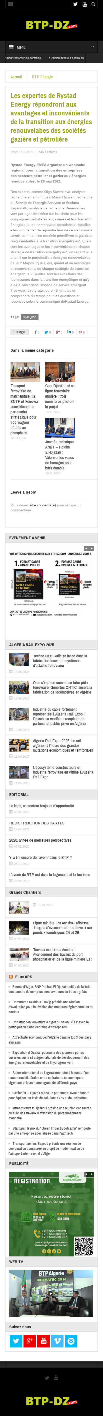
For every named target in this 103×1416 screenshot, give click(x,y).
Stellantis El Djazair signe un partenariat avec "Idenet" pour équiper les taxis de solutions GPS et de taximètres (48, 1095)
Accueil (16, 77)
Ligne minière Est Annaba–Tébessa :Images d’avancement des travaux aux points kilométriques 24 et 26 (62, 927)
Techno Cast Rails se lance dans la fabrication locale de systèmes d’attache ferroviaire (60, 660)
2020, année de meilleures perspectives (40, 840)
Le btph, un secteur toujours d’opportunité (41, 805)
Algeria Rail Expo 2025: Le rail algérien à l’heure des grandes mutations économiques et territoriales (63, 745)
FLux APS (23, 976)
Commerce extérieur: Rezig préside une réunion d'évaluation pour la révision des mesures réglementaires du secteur (50, 1006)
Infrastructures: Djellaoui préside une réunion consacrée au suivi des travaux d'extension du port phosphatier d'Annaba (49, 1113)
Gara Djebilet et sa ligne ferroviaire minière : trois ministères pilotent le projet (59, 396)
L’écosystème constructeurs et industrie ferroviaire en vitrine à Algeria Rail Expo (63, 772)
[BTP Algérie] (51, 25)
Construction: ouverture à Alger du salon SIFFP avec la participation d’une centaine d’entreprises (48, 1024)
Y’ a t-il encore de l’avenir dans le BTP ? (40, 857)
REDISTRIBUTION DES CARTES (36, 822)
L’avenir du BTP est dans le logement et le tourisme (49, 874)
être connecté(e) (43, 505)
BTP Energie (42, 77)
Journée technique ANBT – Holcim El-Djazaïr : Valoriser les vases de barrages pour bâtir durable (59, 455)
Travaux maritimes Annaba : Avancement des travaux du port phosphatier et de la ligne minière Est (62, 954)
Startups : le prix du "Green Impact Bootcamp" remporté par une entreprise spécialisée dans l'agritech (49, 1131)
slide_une (29, 317)
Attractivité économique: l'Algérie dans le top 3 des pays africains (49, 1040)
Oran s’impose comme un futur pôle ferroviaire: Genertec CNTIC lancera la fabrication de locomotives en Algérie (62, 687)
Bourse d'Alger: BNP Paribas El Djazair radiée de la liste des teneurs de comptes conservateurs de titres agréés (49, 989)
